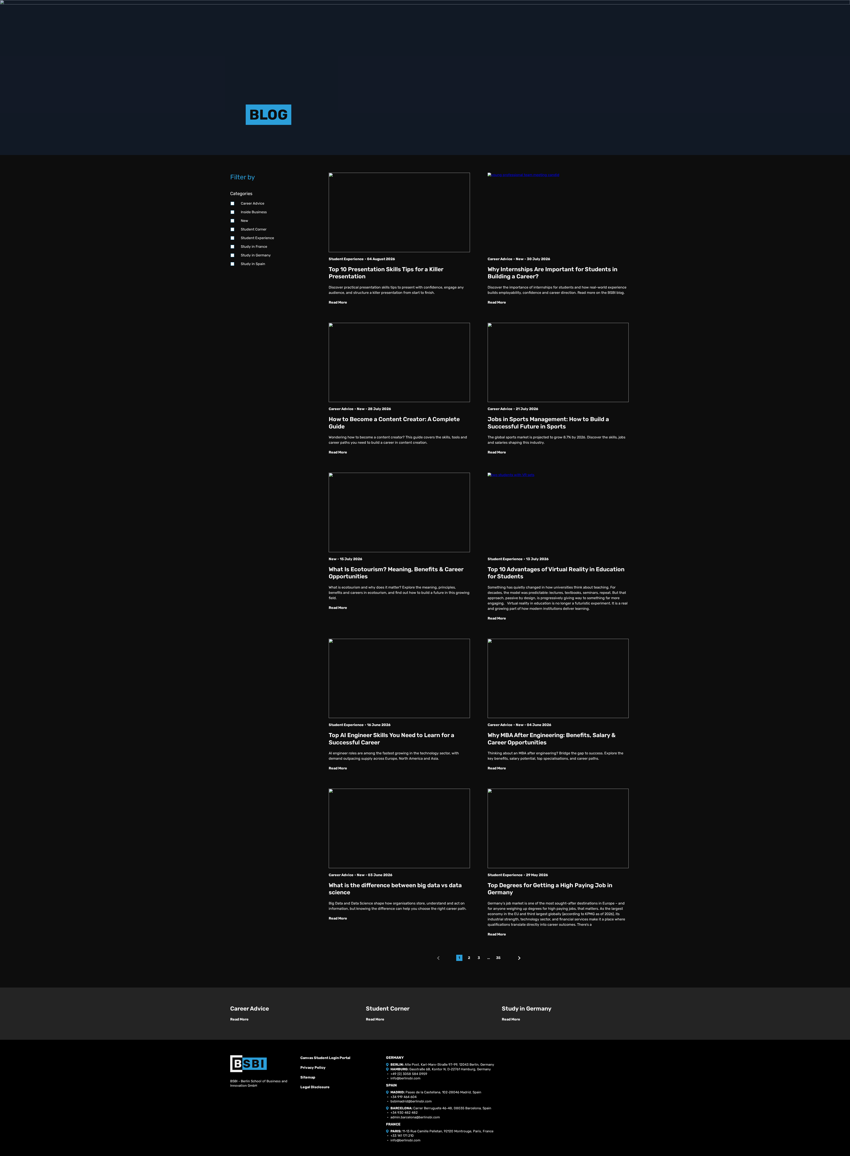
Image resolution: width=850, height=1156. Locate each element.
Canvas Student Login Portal (325, 1058)
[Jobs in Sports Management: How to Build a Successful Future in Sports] (558, 362)
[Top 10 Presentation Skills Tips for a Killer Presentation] (399, 212)
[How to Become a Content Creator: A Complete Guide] (399, 362)
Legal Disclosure (315, 1087)
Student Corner (254, 229)
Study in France (254, 246)
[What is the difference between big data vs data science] (399, 828)
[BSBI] (248, 1063)
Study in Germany (256, 255)
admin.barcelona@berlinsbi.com (415, 1117)
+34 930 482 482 (404, 1113)
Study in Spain (253, 264)
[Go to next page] (519, 958)
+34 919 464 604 (403, 1097)
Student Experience (257, 238)
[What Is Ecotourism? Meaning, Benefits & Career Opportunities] (399, 512)
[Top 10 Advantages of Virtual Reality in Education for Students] (558, 512)
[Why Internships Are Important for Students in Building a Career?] (558, 212)
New (244, 221)
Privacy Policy (313, 1067)
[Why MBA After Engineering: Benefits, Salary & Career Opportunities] (558, 678)
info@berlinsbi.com (405, 1078)
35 (498, 958)
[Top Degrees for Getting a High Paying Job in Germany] (558, 828)
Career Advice (252, 203)
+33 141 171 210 (402, 1136)
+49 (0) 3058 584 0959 (408, 1074)
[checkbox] (232, 203)
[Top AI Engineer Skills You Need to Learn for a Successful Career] (399, 678)
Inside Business (254, 212)
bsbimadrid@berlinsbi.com (411, 1101)
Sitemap (307, 1077)
